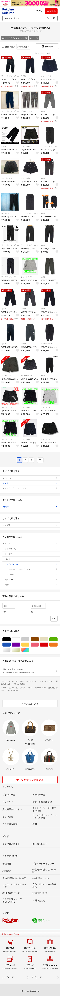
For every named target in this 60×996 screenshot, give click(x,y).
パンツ (33, 38)
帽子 (7, 584)
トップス (8, 554)
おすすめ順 (22, 46)
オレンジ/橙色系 (57, 644)
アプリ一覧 (37, 977)
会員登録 (51, 11)
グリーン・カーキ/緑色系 (57, 639)
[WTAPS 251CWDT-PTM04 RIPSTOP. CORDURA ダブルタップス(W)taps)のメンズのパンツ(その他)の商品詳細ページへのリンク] (10, 332)
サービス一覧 (8, 977)
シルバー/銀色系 (10, 649)
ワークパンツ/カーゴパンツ (10, 76)
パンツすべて (12, 564)
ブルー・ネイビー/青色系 (10, 644)
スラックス (5, 213)
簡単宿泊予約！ (50, 949)
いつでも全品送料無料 (30, 949)
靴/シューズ (10, 579)
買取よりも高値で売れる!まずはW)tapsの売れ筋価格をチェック (18, 671)
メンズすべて (10, 548)
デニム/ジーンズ (26, 111)
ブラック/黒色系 (10, 639)
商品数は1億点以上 (9, 949)
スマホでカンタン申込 (10, 966)
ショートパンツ (46, 76)
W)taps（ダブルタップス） (13, 38)
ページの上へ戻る (30, 703)
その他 (23, 76)
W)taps (5, 506)
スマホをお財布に (30, 966)
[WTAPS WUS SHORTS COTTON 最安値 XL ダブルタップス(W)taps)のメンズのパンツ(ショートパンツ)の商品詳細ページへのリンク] (30, 266)
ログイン (38, 11)
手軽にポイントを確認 (50, 966)
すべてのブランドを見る (30, 780)
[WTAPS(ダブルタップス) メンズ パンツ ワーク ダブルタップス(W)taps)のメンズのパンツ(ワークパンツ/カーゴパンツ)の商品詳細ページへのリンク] (30, 234)
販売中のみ (10, 46)
